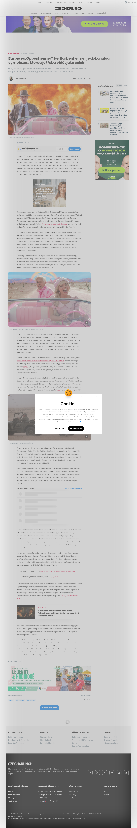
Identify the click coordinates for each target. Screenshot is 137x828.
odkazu (78, 422)
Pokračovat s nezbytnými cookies (88, 397)
